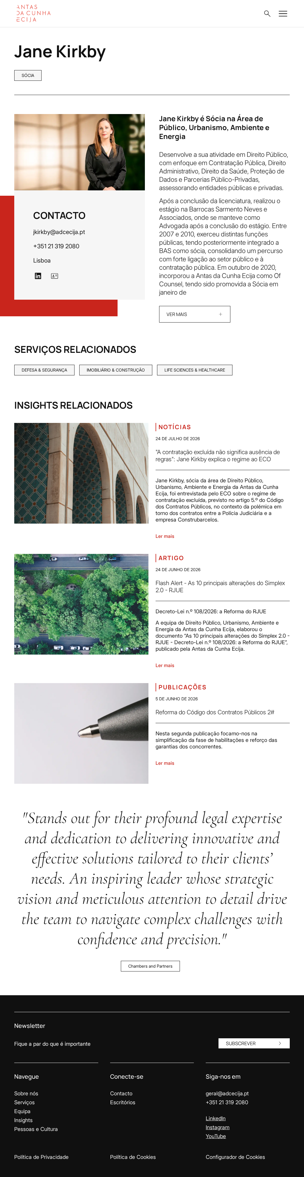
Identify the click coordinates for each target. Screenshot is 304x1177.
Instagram (217, 1127)
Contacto (121, 1093)
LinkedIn (216, 1118)
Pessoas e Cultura (36, 1129)
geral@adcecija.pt (227, 1093)
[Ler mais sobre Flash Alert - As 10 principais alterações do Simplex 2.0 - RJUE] (81, 604)
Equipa (22, 1111)
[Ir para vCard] (54, 276)
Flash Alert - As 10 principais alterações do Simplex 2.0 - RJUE (220, 586)
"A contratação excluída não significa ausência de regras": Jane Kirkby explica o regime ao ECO (218, 455)
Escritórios (122, 1102)
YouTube (216, 1136)
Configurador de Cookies (235, 1157)
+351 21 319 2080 (56, 246)
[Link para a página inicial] (45, 13)
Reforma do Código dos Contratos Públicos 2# (215, 712)
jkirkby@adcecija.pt (59, 232)
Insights (23, 1120)
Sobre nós (26, 1093)
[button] (267, 13)
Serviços (24, 1102)
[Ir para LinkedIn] (38, 276)
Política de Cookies (133, 1157)
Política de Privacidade (41, 1157)
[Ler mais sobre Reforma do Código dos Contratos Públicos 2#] (81, 733)
